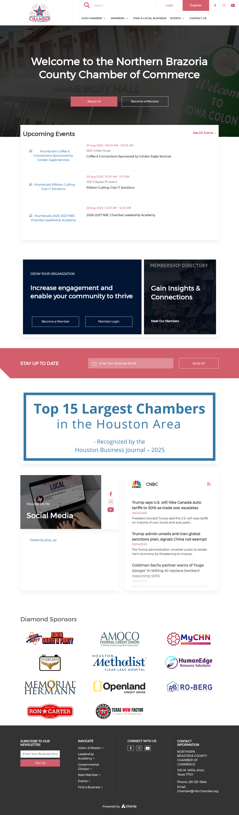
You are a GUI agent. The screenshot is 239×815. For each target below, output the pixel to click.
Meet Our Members (165, 321)
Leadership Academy (86, 756)
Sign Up (199, 363)
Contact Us (198, 18)
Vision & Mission (89, 748)
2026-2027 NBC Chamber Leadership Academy (120, 215)
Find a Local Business (150, 18)
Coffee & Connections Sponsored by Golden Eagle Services (128, 156)
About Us (94, 101)
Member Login (109, 321)
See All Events (203, 133)
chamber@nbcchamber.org (197, 791)
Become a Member (145, 101)
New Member (88, 775)
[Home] (40, 12)
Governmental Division (88, 767)
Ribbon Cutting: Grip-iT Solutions (110, 187)
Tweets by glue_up (43, 540)
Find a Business (89, 787)
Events (175, 18)
